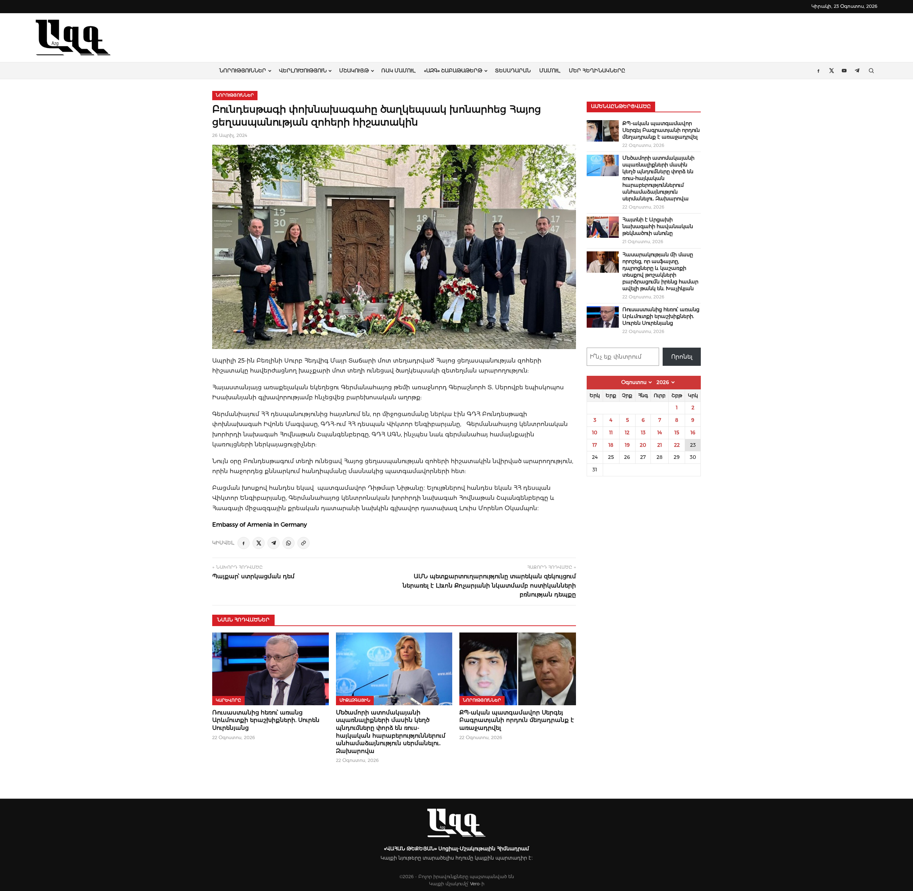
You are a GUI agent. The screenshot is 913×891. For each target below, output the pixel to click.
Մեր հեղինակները (597, 70)
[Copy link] (303, 543)
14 (659, 432)
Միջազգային (355, 700)
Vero (475, 883)
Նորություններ (242, 70)
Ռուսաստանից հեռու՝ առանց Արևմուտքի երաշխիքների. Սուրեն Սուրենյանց (266, 720)
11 (611, 432)
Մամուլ (549, 70)
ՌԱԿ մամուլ (398, 70)
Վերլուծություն (303, 70)
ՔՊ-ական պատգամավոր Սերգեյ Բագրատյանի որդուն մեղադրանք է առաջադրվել (516, 720)
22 (677, 445)
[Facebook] (244, 543)
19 (627, 445)
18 (610, 445)
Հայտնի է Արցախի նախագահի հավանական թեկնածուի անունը (657, 226)
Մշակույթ (354, 70)
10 (594, 432)
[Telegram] (273, 543)
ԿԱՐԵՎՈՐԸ (228, 700)
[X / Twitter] (259, 543)
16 (692, 432)
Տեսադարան (513, 70)
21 (659, 445)
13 (643, 432)
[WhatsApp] (288, 543)
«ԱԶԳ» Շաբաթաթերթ (453, 70)
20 (643, 445)
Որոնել (682, 356)
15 (676, 432)
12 (627, 432)
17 (594, 445)
